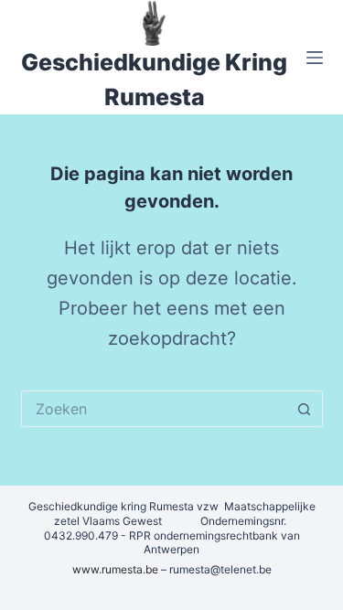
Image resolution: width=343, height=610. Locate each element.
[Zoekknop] (304, 409)
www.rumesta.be (115, 569)
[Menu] (314, 57)
